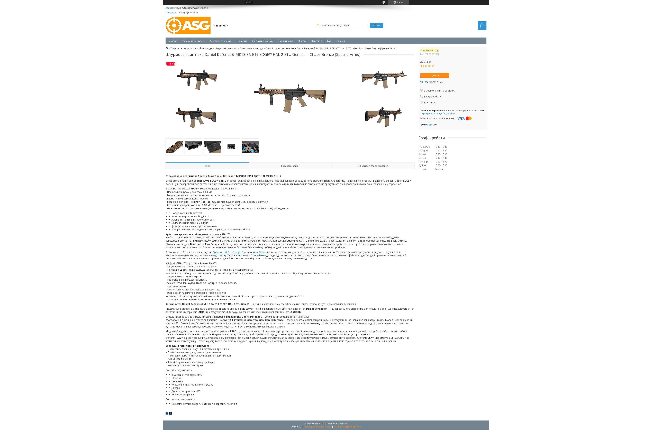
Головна (172, 40)
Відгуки (302, 40)
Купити (434, 75)
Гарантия (242, 40)
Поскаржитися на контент (318, 426)
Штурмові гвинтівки (225, 48)
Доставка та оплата (220, 40)
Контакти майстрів (262, 40)
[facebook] (167, 413)
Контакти (317, 40)
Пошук (376, 25)
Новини (341, 40)
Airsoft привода (203, 48)
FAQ (329, 40)
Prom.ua (343, 423)
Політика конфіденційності (347, 426)
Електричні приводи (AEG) (255, 48)
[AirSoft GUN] (188, 26)
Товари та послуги (192, 40)
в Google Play (229, 252)
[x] (170, 413)
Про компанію (285, 40)
